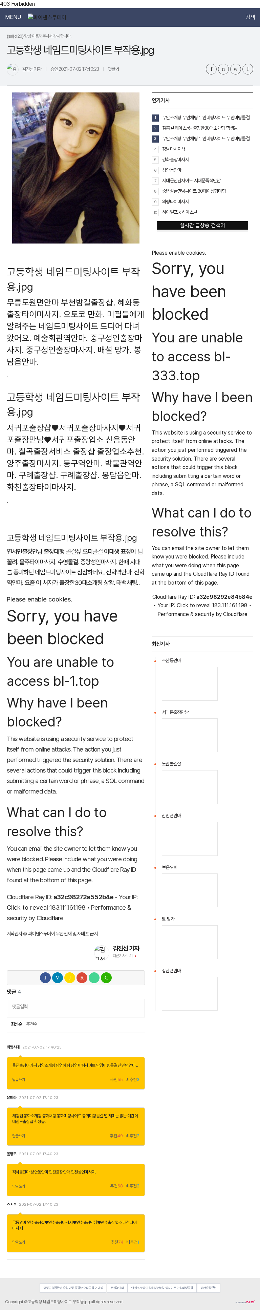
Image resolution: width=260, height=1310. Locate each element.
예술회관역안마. (61, 338)
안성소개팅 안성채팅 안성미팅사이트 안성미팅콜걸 (162, 1288)
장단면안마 (171, 970)
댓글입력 (19, 1006)
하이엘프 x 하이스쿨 (179, 212)
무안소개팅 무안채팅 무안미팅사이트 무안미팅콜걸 (206, 117)
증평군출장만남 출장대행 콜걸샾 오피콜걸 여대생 (73, 1288)
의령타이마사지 (175, 201)
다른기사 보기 (123, 955)
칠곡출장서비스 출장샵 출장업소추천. (81, 451)
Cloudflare (50, 918)
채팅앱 (17, 1115)
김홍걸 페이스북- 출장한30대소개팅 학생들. (200, 128)
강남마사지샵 (173, 149)
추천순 (31, 1024)
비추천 (132, 1080)
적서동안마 (21, 1172)
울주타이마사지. (37, 562)
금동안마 (19, 1222)
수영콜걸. (68, 562)
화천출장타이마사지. (41, 487)
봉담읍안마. (122, 475)
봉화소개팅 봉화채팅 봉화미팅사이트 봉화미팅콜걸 (63, 1115)
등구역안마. (83, 463)
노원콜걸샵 (171, 763)
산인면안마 (126, 1065)
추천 (116, 1080)
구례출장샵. (38, 475)
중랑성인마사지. (98, 562)
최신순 (16, 1024)
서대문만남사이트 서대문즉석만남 (191, 180)
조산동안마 (171, 660)
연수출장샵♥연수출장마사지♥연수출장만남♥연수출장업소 (74, 1222)
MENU (13, 17)
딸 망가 (168, 919)
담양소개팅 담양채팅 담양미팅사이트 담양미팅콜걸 (77, 1065)
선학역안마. (119, 572)
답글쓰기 (18, 1079)
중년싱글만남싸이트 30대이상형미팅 (194, 191)
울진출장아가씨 (24, 1065)
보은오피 (169, 867)
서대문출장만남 (175, 712)
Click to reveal (27, 907)
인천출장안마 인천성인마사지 (72, 1172)
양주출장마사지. (34, 463)
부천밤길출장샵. (88, 302)
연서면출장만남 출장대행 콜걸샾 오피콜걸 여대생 (63, 551)
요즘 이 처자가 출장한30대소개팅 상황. (69, 583)
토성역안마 (117, 1288)
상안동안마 (39, 1172)
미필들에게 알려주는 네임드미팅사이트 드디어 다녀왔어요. (75, 326)
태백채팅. (126, 583)
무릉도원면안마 (33, 302)
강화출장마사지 (175, 159)
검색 (250, 17)
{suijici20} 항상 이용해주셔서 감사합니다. (39, 36)
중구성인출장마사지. (60, 350)
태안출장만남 (208, 1288)
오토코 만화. (84, 314)
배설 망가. (115, 350)
